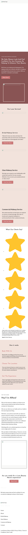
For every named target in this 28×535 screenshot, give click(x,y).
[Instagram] (2, 499)
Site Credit (9, 532)
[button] (26, 1)
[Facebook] (5, 499)
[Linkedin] (9, 499)
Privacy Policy (18, 530)
